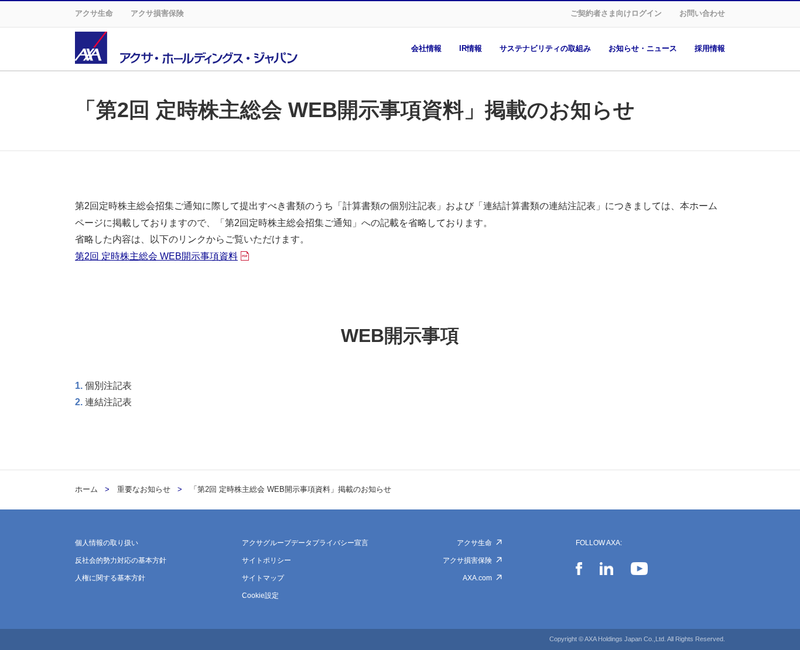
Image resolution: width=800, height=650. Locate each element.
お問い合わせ (702, 13)
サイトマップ (263, 578)
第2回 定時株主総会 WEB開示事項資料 (156, 256)
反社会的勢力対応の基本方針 (120, 560)
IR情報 (470, 48)
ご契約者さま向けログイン (616, 13)
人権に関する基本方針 (110, 578)
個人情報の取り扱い (106, 543)
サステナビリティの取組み (545, 48)
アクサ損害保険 (157, 13)
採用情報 (710, 48)
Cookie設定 (260, 595)
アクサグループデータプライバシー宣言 (305, 543)
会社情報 (426, 48)
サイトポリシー (266, 560)
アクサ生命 (94, 13)
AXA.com (477, 578)
